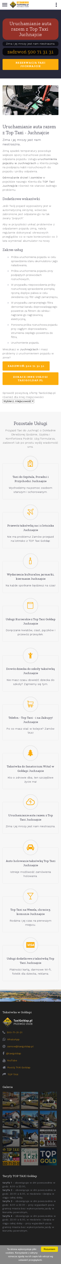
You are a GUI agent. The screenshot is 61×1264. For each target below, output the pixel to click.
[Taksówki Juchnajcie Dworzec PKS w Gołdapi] (29, 1100)
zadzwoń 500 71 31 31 (30, 52)
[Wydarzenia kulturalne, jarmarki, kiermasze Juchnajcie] (30, 561)
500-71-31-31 (14, 1032)
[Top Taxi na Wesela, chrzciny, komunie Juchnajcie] (30, 896)
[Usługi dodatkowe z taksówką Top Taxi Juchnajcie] (30, 945)
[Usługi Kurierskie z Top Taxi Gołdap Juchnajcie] (30, 606)
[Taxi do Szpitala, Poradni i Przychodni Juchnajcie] (30, 463)
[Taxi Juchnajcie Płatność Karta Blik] (48, 1138)
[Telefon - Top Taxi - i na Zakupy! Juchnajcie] (30, 704)
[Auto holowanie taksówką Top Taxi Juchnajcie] (30, 847)
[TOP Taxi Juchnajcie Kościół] (48, 1100)
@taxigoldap (13, 1053)
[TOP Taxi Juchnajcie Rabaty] (29, 1156)
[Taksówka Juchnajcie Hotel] (11, 1119)
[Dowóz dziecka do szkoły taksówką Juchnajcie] (30, 655)
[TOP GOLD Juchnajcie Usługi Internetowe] (48, 1156)
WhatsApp (13, 1039)
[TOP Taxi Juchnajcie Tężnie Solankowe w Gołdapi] (11, 1138)
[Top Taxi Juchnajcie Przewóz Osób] (11, 1156)
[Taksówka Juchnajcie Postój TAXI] (11, 1100)
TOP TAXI (13, 1074)
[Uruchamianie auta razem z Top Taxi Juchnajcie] (30, 802)
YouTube (12, 1060)
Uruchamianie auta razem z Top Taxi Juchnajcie (30, 29)
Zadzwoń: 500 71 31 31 (26, 366)
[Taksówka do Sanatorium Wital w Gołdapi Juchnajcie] (30, 753)
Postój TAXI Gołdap (18, 1067)
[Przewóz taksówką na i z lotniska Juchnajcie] (30, 512)
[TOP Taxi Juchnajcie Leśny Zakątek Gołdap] (48, 1119)
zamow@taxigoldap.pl (20, 1046)
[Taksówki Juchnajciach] (19, 5)
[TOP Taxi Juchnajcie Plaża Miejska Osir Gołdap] (29, 1138)
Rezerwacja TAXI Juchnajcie (31, 64)
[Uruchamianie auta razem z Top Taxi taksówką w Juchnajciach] (30, 100)
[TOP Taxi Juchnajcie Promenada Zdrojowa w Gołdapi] (29, 1119)
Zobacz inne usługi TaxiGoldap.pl (30, 378)
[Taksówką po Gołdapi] (30, 996)
